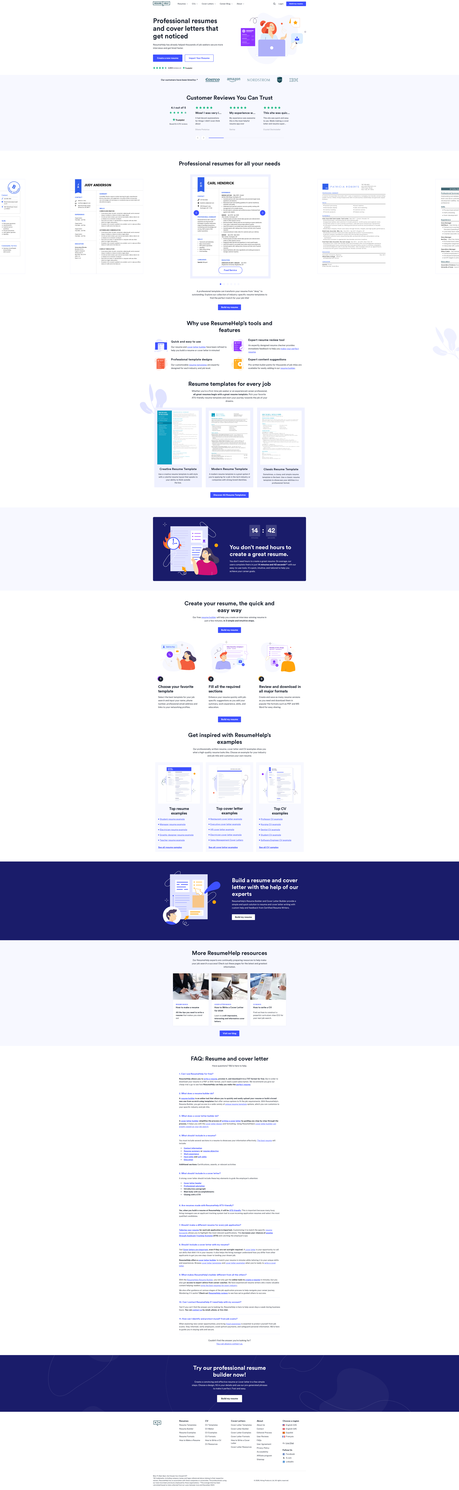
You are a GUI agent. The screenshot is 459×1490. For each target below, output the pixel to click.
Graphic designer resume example (177, 835)
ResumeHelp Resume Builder (200, 1280)
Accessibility (262, 1452)
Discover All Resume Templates (229, 495)
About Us (261, 1425)
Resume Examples (187, 1433)
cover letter (250, 1249)
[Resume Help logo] (161, 3)
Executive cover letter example (225, 824)
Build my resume (296, 4)
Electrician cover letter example (226, 835)
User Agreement (264, 1444)
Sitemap (260, 1459)
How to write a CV (262, 1007)
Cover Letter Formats (240, 1436)
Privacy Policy (263, 1448)
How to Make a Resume (189, 1440)
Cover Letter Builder (240, 1429)
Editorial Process (264, 1433)
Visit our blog (229, 1033)
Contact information (193, 1148)
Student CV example (271, 835)
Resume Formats (186, 1436)
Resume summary (192, 1151)
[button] (288, 1443)
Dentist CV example (270, 829)
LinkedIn (290, 1462)
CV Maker (209, 1429)
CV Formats (210, 1436)
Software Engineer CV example (276, 840)
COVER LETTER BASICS (222, 1004)
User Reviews (263, 1436)
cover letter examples (235, 1263)
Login (281, 4)
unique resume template (236, 1104)
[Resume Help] (164, 1423)
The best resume (264, 1140)
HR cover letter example (222, 829)
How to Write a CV (213, 1440)
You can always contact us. (229, 1344)
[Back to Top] (453, 1478)
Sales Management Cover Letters (226, 840)
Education (188, 1160)
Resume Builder (186, 1429)
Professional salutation (194, 1186)
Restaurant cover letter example (226, 819)
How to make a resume (187, 1007)
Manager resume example (173, 824)
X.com (289, 1458)
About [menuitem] (239, 4)
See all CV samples (268, 847)
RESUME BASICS (182, 1004)
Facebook (290, 1454)
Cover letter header (193, 1183)
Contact (260, 1429)
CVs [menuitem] (194, 4)
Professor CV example (272, 819)
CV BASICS (257, 1004)
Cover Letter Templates (241, 1425)
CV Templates (211, 1425)
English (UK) (291, 1429)
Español (289, 1433)
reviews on (174, 68)
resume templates (198, 365)
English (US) (291, 1425)
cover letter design (214, 1124)
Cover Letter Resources (241, 1447)
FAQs (259, 1440)
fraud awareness (233, 1324)
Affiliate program (264, 1455)
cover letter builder (196, 347)
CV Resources (211, 1444)
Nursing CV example (271, 824)
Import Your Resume (199, 58)
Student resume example (172, 819)
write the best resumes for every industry (219, 1285)
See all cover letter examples (223, 847)
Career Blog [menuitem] (225, 4)
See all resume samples (170, 847)
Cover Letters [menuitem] (208, 4)
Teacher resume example (172, 840)
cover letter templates (211, 1263)
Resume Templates (187, 1425)
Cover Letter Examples (241, 1433)
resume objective (211, 1151)
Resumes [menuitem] (182, 4)
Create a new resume (167, 58)
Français (290, 1436)
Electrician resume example (173, 829)
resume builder (287, 368)
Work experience (191, 1154)
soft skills (202, 1157)
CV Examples (211, 1433)
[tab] (220, 284)
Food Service (230, 270)
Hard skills (189, 1157)
